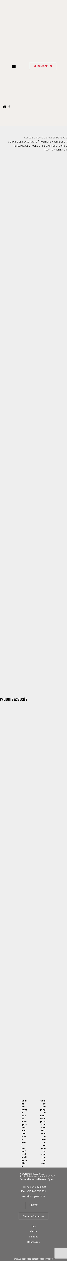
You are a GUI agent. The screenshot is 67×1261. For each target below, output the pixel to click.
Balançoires (33, 1241)
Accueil (28, 137)
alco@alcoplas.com (33, 1196)
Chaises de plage (56, 137)
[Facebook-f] (9, 107)
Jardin (33, 1231)
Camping (33, 1236)
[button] (14, 66)
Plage (39, 137)
